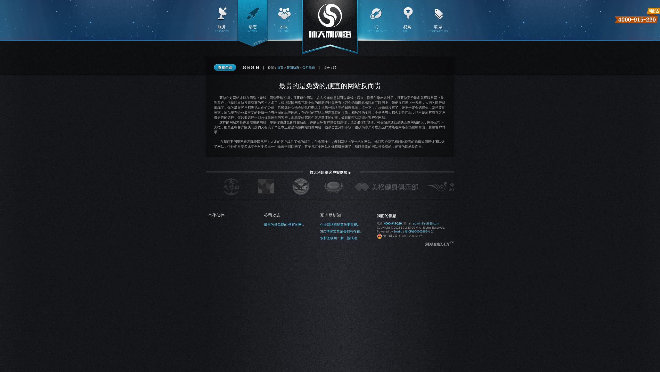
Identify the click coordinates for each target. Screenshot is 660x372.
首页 (280, 67)
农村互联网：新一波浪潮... (339, 238)
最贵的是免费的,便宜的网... (284, 224)
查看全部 (225, 67)
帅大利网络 (439, 244)
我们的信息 (386, 215)
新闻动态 (293, 67)
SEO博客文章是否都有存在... (341, 231)
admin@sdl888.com (426, 223)
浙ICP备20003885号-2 (419, 231)
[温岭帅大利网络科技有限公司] (330, 28)
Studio (398, 231)
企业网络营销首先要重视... (339, 224)
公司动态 (308, 67)
